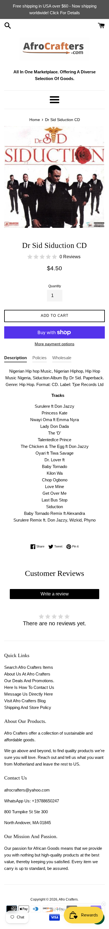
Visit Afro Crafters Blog (25, 700)
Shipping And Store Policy (27, 707)
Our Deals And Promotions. (29, 680)
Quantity (54, 286)
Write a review (55, 594)
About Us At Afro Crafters (27, 674)
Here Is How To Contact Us (29, 687)
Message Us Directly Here (28, 694)
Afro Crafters (68, 899)
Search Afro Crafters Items (28, 667)
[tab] (15, 358)
